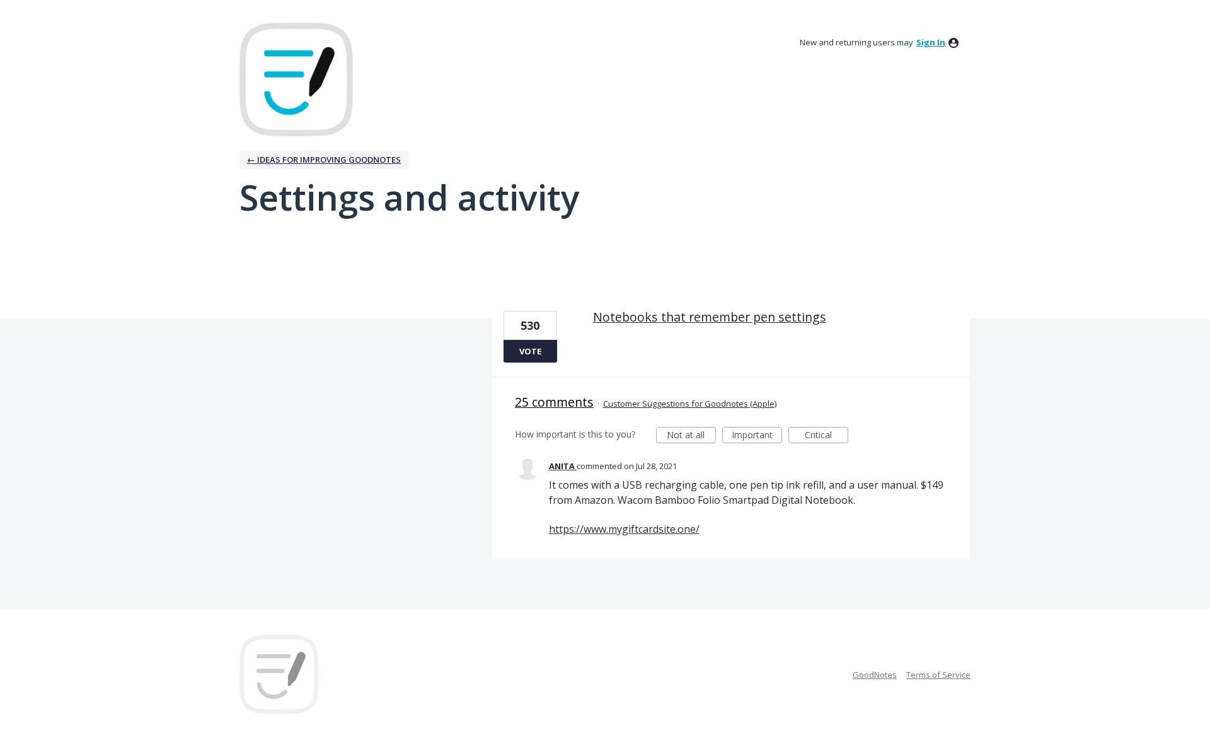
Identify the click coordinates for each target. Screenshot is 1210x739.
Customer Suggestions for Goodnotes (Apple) (689, 403)
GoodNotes (875, 674)
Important (757, 436)
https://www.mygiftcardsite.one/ (624, 529)
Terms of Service (938, 674)
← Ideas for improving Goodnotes (324, 159)
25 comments (554, 401)
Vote (530, 351)
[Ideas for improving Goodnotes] (296, 79)
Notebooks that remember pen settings (709, 316)
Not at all (691, 436)
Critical (826, 436)
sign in (930, 42)
